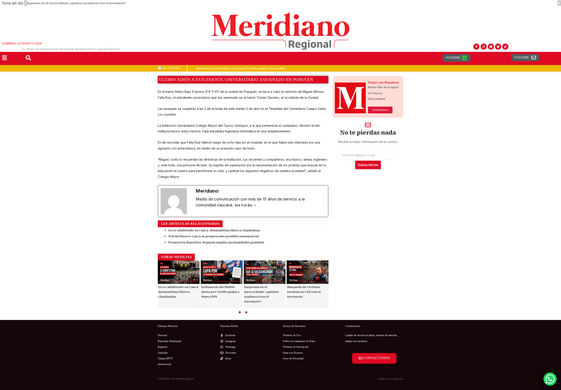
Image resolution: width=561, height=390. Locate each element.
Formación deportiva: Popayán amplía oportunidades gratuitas (216, 242)
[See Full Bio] (255, 205)
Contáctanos (380, 109)
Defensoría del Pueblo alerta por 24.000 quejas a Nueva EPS (220, 292)
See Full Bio (243, 205)
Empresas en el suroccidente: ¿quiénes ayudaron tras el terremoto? (75, 3)
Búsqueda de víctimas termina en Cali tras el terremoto (304, 292)
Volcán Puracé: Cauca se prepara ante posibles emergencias (213, 236)
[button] (4, 58)
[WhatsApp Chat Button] (550, 379)
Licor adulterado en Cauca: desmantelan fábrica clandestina (214, 230)
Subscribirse (368, 165)
